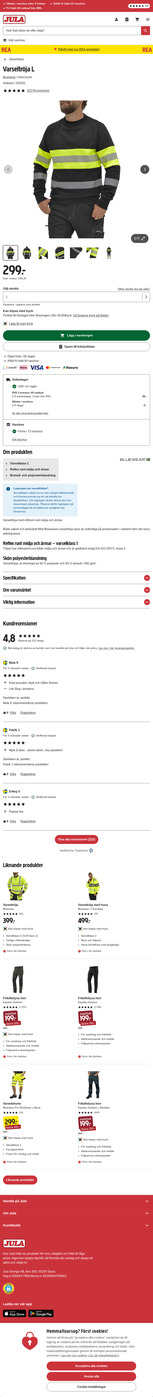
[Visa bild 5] (76, 252)
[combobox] (76, 30)
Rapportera (28, 712)
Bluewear (9, 77)
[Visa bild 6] (92, 252)
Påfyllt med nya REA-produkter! (79, 49)
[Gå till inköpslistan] (126, 19)
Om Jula (9, 1213)
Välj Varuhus (19, 439)
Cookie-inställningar (91, 1386)
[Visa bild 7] (109, 252)
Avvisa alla (91, 1376)
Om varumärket (17, 590)
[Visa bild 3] (43, 252)
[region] (76, 1360)
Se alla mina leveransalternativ (30, 413)
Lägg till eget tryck (21, 323)
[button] (8, 1288)
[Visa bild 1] (10, 252)
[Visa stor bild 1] (76, 169)
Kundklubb (12, 1225)
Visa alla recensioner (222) (76, 839)
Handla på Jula (15, 1201)
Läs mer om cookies (74, 1355)
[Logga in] (116, 19)
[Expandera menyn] (147, 19)
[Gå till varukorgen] (137, 19)
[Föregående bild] (8, 169)
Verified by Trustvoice (74, 850)
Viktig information (19, 602)
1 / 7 (136, 238)
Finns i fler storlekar (16, 951)
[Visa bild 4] (59, 252)
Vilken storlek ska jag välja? (134, 288)
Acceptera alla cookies (91, 1366)
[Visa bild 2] (26, 252)
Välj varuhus (16, 40)
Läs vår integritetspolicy (103, 1355)
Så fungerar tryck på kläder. (91, 315)
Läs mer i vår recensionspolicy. (116, 648)
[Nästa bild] (144, 169)
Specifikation (14, 578)
